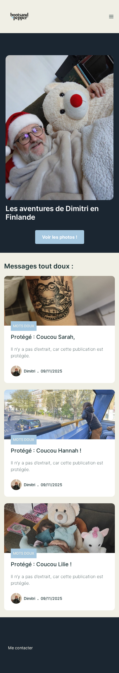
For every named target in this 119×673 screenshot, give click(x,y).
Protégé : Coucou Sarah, (43, 337)
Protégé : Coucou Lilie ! (41, 564)
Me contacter (20, 647)
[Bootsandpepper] (19, 16)
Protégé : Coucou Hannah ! (46, 450)
